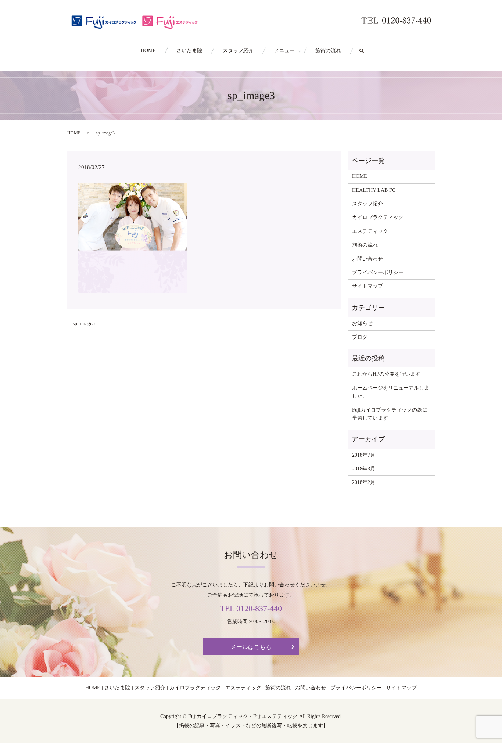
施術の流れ (328, 50)
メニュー (284, 50)
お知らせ (362, 323)
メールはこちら (251, 647)
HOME (148, 50)
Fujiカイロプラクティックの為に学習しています (389, 414)
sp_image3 (84, 323)
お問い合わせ (367, 259)
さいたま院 (189, 50)
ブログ (359, 337)
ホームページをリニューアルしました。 (390, 392)
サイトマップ (367, 286)
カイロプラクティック (378, 217)
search (367, 51)
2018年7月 (363, 455)
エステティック (370, 231)
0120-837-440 (259, 608)
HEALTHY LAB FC (373, 190)
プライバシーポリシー (378, 272)
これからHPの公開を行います (386, 374)
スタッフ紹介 (238, 50)
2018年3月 (363, 468)
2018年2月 (363, 482)
